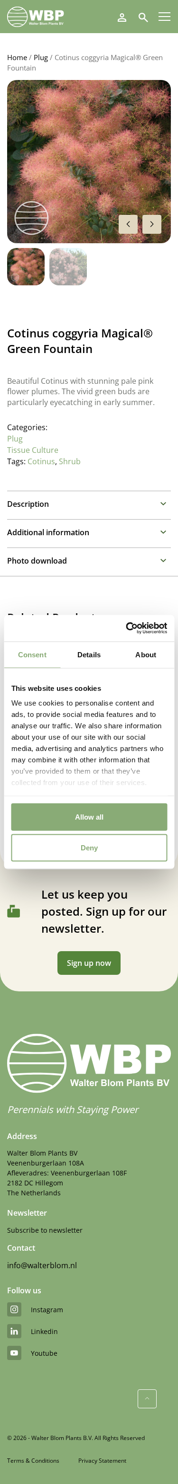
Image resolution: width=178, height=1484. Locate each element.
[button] (151, 224)
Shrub (70, 461)
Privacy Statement (102, 1461)
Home (17, 57)
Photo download (37, 561)
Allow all (89, 817)
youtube (44, 1353)
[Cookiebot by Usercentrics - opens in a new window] (126, 628)
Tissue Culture (32, 450)
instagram (47, 1309)
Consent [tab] (32, 654)
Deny (89, 848)
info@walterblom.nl (42, 1265)
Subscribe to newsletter (45, 1230)
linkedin (44, 1331)
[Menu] (164, 16)
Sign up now (89, 963)
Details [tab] (89, 654)
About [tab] (145, 654)
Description (28, 504)
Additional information (48, 532)
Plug (41, 57)
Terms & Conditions (33, 1461)
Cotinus (41, 461)
